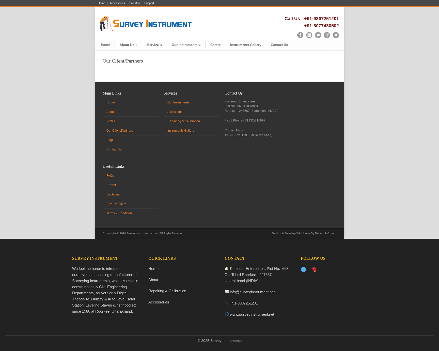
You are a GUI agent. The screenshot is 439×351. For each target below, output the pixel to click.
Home (101, 3)
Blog (109, 140)
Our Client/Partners (119, 130)
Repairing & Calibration (183, 121)
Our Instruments (186, 45)
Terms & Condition (119, 213)
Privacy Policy (116, 204)
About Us (128, 45)
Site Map (134, 3)
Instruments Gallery (245, 45)
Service (154, 45)
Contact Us (279, 45)
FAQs (110, 175)
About (153, 280)
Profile (110, 121)
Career (215, 45)
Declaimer (113, 194)
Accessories (117, 3)
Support (149, 3)
